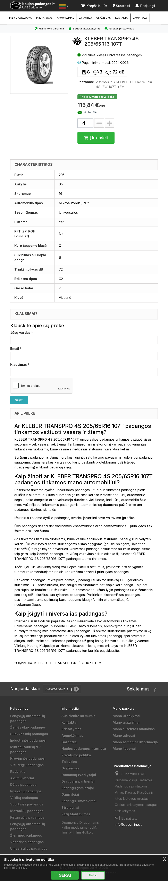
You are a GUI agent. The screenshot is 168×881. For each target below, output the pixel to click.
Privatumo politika (76, 755)
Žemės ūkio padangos (28, 727)
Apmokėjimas (65, 17)
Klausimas (20, 364)
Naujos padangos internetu (83, 749)
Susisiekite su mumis (78, 716)
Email (16, 348)
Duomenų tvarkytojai (78, 775)
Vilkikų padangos (24, 798)
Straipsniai (70, 807)
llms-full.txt (84, 832)
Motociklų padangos (26, 811)
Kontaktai (121, 17)
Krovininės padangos (27, 758)
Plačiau (93, 875)
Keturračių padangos (27, 817)
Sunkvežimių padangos (29, 734)
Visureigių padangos (27, 765)
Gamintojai (140, 17)
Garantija (85, 17)
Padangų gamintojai (77, 788)
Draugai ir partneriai (77, 781)
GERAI (65, 875)
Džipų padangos (23, 785)
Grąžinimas (103, 17)
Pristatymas (44, 17)
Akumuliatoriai (22, 778)
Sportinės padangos (26, 804)
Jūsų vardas (21, 333)
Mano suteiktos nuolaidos (134, 729)
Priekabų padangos (26, 791)
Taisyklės (69, 762)
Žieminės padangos (26, 835)
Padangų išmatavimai (78, 801)
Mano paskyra (123, 708)
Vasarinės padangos (27, 842)
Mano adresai (124, 735)
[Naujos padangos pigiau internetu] (32, 5)
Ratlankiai (18, 771)
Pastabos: (85, 82)
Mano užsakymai (126, 716)
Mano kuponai (124, 749)
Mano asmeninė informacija (135, 742)
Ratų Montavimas (75, 814)
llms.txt (66, 832)
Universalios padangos (28, 848)
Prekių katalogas (20, 17)
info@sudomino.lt (128, 824)
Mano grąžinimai (126, 722)
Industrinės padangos (28, 740)
